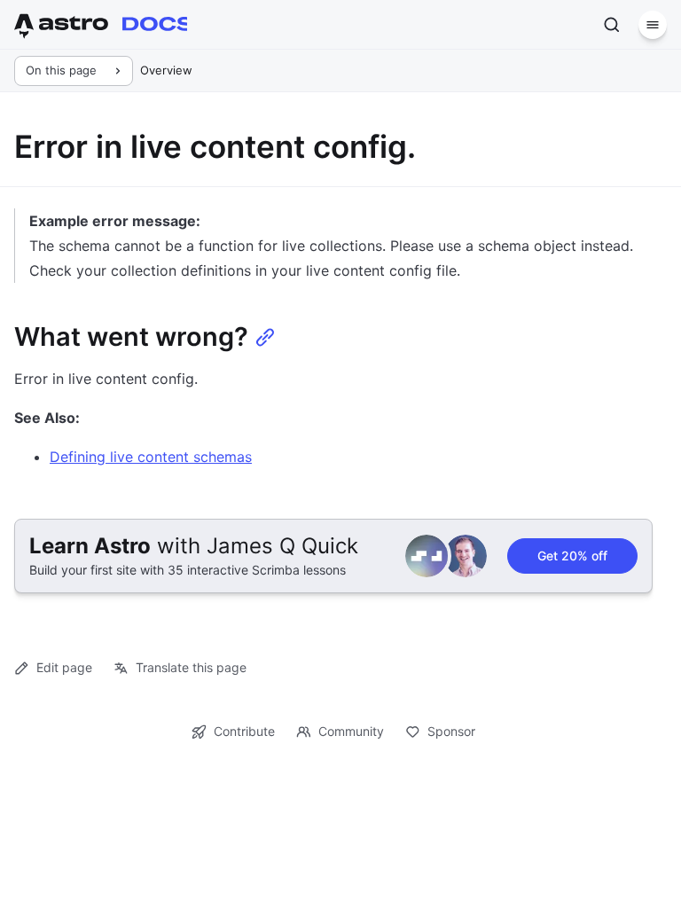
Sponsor (451, 731)
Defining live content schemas (151, 457)
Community (351, 731)
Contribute (244, 731)
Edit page (64, 667)
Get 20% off (572, 555)
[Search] (612, 25)
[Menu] (652, 25)
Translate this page (191, 667)
